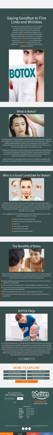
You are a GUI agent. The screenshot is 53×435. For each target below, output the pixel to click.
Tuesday (21, 410)
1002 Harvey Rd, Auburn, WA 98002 (40, 403)
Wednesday (21, 411)
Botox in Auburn (24, 40)
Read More (26, 359)
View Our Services (26, 381)
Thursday (21, 413)
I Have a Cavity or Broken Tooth (38, 371)
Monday (20, 408)
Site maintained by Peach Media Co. (40, 425)
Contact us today (23, 44)
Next (20, 398)
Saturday (21, 416)
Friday (20, 414)
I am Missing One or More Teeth (15, 375)
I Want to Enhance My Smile (15, 378)
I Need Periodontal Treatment (38, 375)
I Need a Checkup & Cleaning (15, 371)
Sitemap (21, 425)
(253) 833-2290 (40, 401)
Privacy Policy (27, 425)
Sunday (20, 417)
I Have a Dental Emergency (38, 378)
